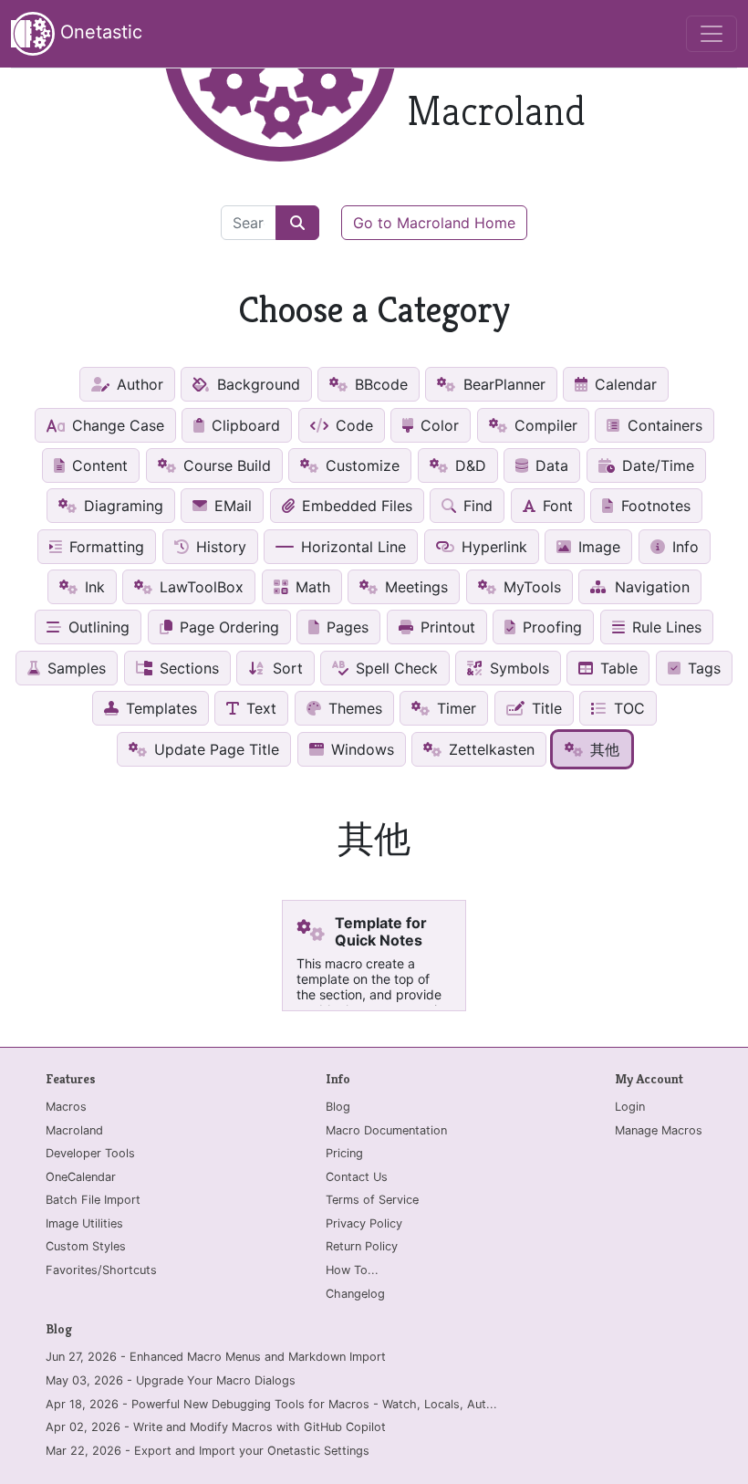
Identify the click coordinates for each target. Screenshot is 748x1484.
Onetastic (98, 32)
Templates (159, 708)
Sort (285, 668)
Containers (662, 425)
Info (683, 547)
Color (437, 425)
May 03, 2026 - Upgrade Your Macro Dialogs (171, 1380)
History (219, 547)
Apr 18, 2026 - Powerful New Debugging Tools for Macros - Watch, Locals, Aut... (271, 1404)
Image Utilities (84, 1223)
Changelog (355, 1294)
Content (98, 465)
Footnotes (654, 505)
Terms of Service (372, 1200)
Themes (353, 708)
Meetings (414, 587)
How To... (352, 1270)
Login (630, 1106)
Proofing (550, 627)
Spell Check (394, 668)
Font (555, 505)
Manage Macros (658, 1130)
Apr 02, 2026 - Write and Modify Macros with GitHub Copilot (216, 1427)
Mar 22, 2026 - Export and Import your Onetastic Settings (207, 1451)
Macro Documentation (386, 1130)
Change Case (116, 425)
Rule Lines (664, 627)
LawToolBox (199, 587)
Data (549, 465)
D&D (468, 465)
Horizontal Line (351, 547)
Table (617, 668)
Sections (187, 668)
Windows (360, 749)
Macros (66, 1106)
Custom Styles (86, 1246)
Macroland (74, 1130)
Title (544, 708)
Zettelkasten (489, 749)
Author (137, 384)
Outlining (97, 627)
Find (476, 505)
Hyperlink (492, 547)
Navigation (650, 587)
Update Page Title (214, 749)
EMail (231, 505)
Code (352, 425)
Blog (338, 1106)
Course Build (225, 465)
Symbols (517, 668)
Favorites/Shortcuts (101, 1270)
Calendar (623, 384)
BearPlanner (502, 384)
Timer (454, 708)
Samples (74, 668)
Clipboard (243, 425)
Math (310, 587)
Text (259, 708)
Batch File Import (93, 1200)
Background (256, 384)
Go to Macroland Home (434, 223)
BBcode (379, 384)
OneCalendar (81, 1177)
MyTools (530, 587)
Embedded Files (354, 505)
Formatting (104, 547)
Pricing (344, 1153)
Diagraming (121, 505)
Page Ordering (227, 627)
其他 (602, 749)
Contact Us (357, 1177)
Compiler (543, 425)
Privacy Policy (364, 1223)
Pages (345, 627)
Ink (92, 587)
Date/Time (656, 465)
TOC (627, 708)
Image (597, 547)
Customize (360, 465)
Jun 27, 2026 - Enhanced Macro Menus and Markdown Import (216, 1357)
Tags (702, 668)
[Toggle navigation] (711, 34)
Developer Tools (90, 1153)
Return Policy (362, 1246)
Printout (445, 627)
